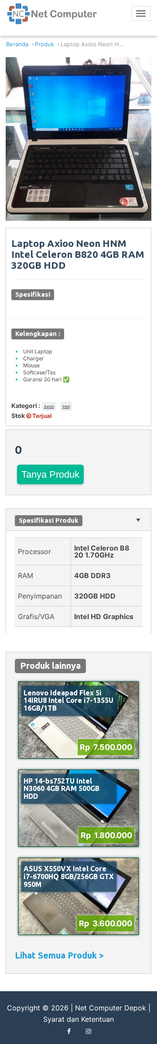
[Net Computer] (52, 17)
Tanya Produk (50, 474)
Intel (66, 406)
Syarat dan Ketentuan (78, 1019)
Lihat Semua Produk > (59, 955)
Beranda (17, 44)
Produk (44, 44)
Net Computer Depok (110, 1007)
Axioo (49, 406)
